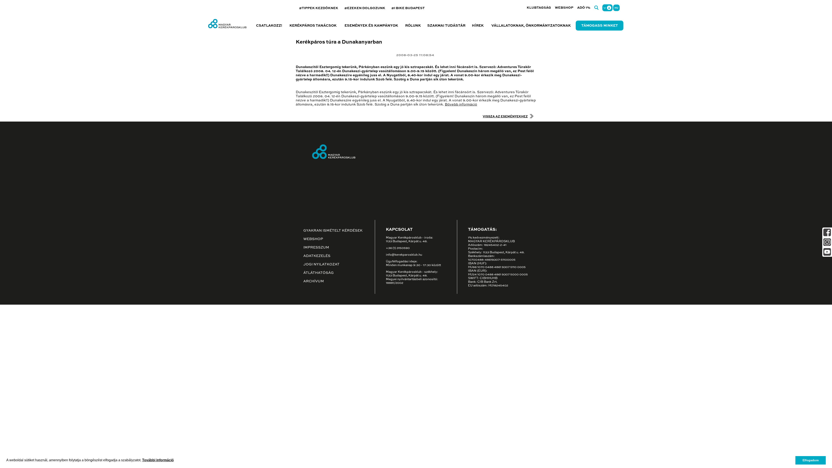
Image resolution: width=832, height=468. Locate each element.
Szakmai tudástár (446, 26)
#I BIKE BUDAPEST (408, 8)
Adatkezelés (316, 256)
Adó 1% (583, 7)
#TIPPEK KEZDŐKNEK (318, 8)
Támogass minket (599, 26)
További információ (158, 460)
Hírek (478, 26)
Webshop (564, 7)
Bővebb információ (461, 104)
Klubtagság (539, 7)
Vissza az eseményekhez (505, 116)
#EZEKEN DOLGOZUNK (364, 8)
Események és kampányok (371, 26)
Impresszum (316, 247)
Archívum (313, 281)
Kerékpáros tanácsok (312, 26)
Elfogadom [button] (811, 460)
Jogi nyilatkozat (321, 264)
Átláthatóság (318, 273)
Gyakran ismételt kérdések (332, 230)
